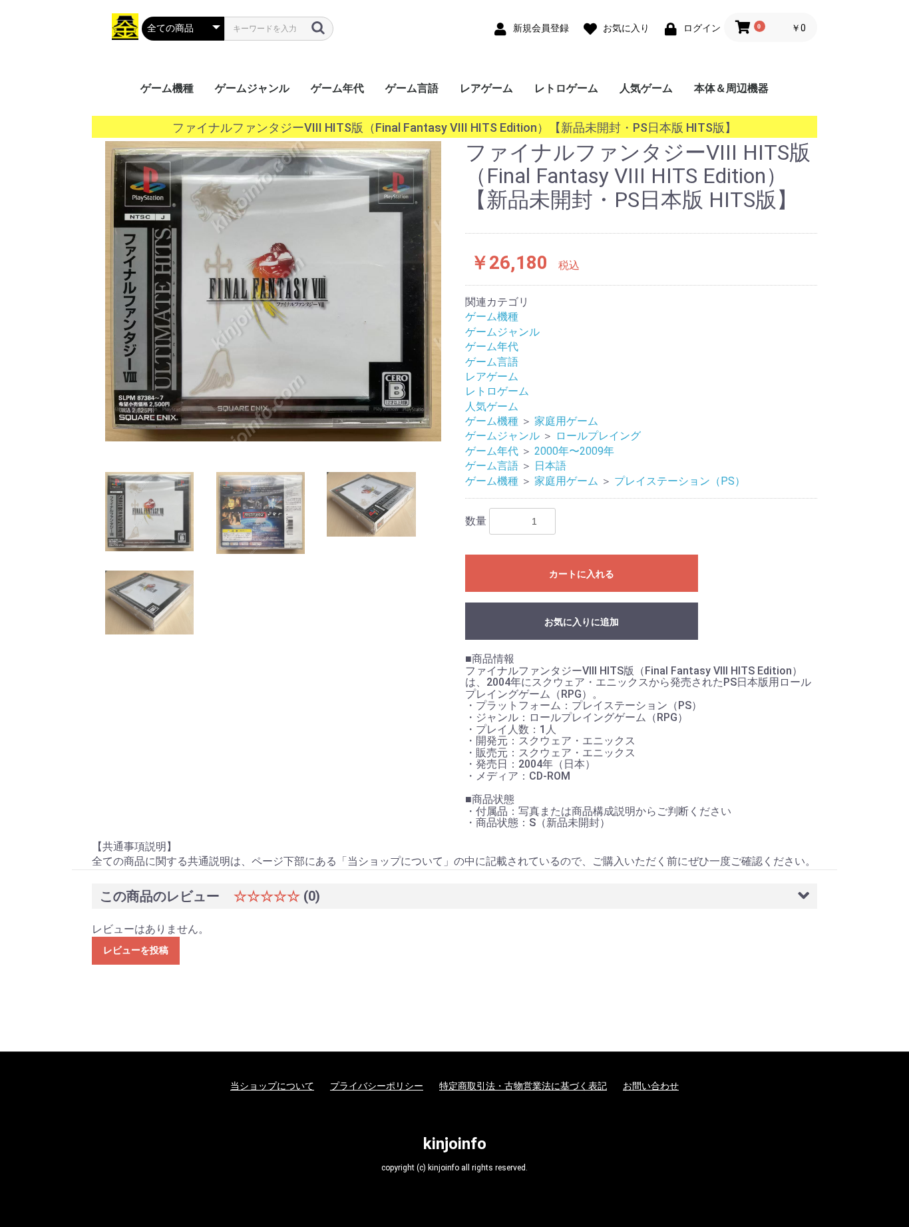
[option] (273, 291)
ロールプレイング (598, 435)
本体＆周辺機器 (731, 88)
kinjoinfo (454, 1143)
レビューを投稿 (135, 950)
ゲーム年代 (337, 88)
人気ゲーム (646, 88)
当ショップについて (272, 1086)
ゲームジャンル (252, 88)
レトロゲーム (566, 88)
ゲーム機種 (167, 88)
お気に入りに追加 (581, 621)
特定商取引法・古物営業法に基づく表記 (523, 1086)
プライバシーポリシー (376, 1086)
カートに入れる (581, 574)
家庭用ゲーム (566, 421)
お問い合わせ (651, 1086)
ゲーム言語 (412, 88)
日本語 (550, 465)
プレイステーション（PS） (679, 481)
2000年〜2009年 (574, 451)
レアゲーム (486, 88)
